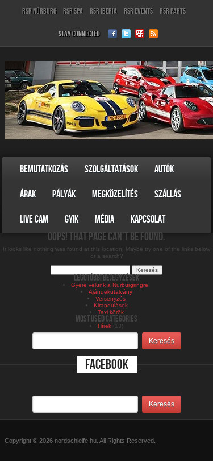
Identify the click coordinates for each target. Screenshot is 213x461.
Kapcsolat (148, 219)
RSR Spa (73, 11)
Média (104, 219)
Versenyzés (110, 298)
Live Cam (34, 219)
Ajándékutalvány (110, 292)
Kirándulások (111, 305)
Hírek (104, 326)
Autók (164, 169)
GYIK (71, 219)
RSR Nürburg (39, 11)
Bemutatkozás (44, 169)
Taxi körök (111, 312)
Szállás (167, 194)
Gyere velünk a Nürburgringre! (110, 285)
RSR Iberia (103, 11)
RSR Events (138, 11)
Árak (28, 194)
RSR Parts (173, 11)
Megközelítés (115, 194)
